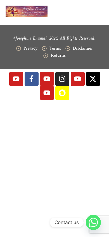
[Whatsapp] (93, 222)
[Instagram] (62, 79)
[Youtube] (16, 79)
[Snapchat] (62, 93)
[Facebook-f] (32, 79)
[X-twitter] (93, 79)
